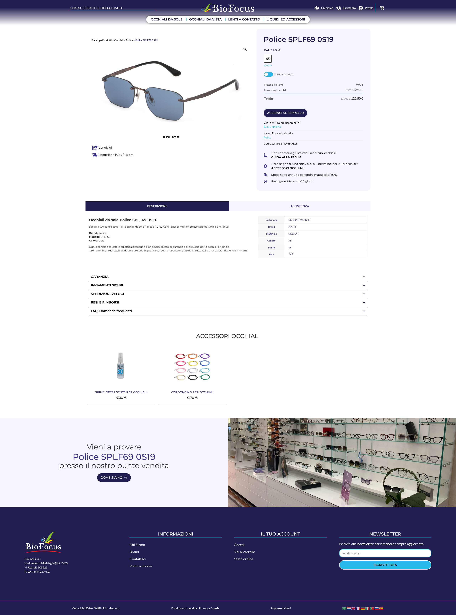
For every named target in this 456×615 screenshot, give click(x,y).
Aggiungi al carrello (285, 113)
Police (129, 40)
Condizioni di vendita (184, 608)
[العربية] (344, 608)
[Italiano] (367, 608)
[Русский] (376, 608)
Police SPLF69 (272, 127)
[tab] (157, 206)
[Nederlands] (349, 608)
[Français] (358, 608)
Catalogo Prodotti (102, 40)
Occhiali (118, 40)
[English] (353, 608)
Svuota (268, 65)
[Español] (381, 608)
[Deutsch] (363, 608)
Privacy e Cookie (209, 608)
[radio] (267, 58)
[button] (245, 49)
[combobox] (112, 8)
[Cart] (381, 8)
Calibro (270, 50)
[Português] (372, 608)
